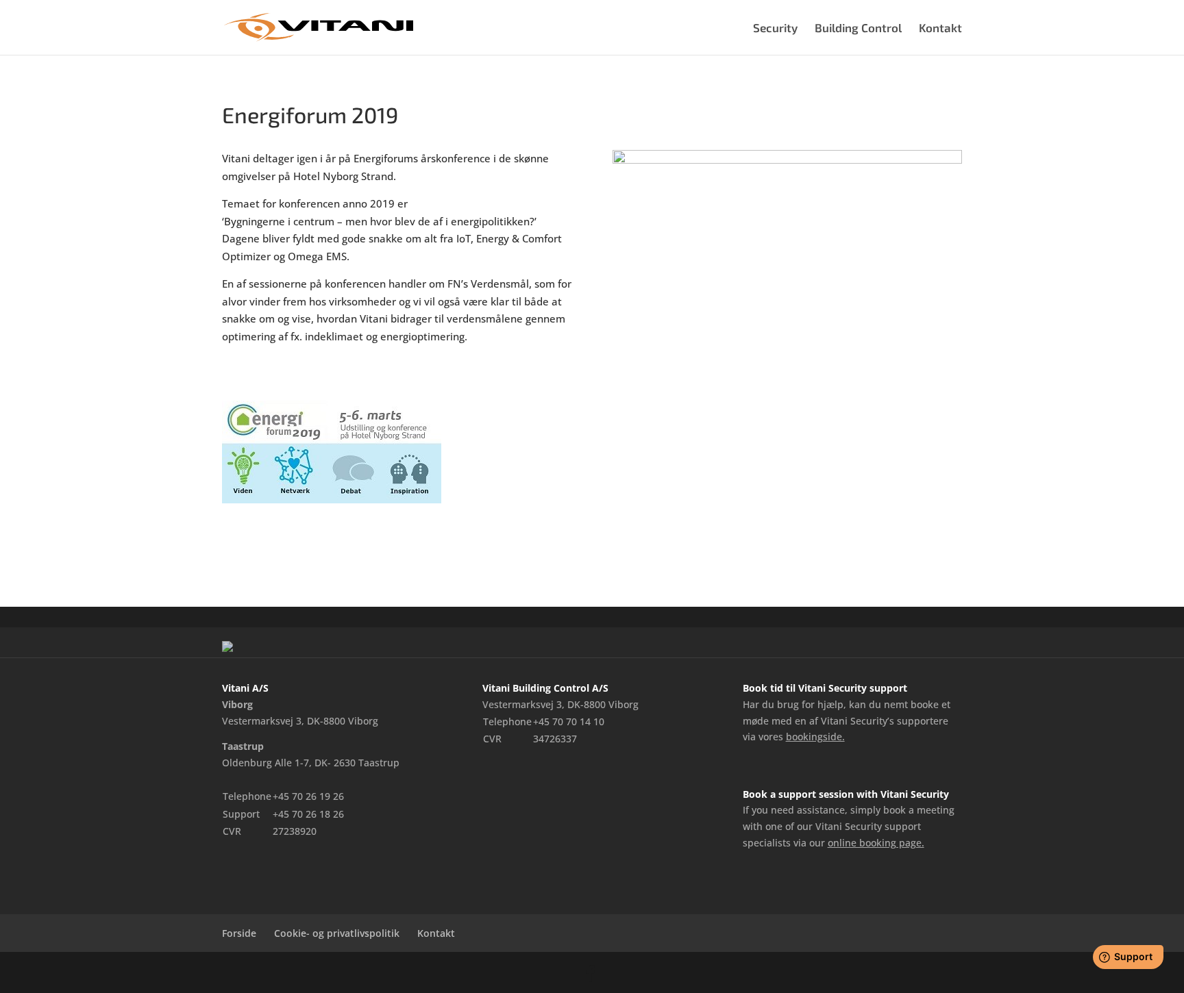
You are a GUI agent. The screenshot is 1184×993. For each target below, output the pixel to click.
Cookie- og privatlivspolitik (336, 933)
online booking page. (876, 842)
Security (775, 28)
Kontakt (940, 28)
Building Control (858, 28)
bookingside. (815, 736)
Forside (239, 933)
